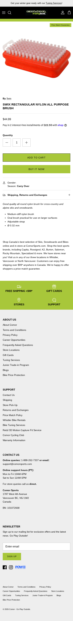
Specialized (27, 253)
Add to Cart (36, 157)
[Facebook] (5, 567)
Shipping (7, 400)
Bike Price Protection (14, 375)
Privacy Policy (10, 335)
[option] (36, 58)
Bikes (65, 242)
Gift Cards (8, 355)
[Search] (11, 12)
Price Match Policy (12, 415)
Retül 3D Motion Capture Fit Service (22, 430)
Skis (40, 242)
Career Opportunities (14, 339)
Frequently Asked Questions (18, 345)
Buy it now (36, 169)
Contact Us (9, 395)
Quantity (8, 135)
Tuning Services (54, 3)
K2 (43, 249)
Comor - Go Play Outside (19, 609)
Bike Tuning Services (14, 425)
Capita (25, 249)
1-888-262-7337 (30, 460)
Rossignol (35, 249)
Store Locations (11, 350)
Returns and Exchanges (16, 410)
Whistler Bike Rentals (14, 420)
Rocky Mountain (11, 253)
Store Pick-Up (10, 405)
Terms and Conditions (14, 330)
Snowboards (50, 242)
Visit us (12, 257)
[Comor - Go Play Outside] (36, 12)
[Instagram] (11, 567)
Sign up (12, 556)
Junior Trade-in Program (16, 365)
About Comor (10, 324)
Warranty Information (14, 440)
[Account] (62, 12)
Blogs (6, 370)
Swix (8, 98)
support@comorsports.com (17, 464)
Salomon (59, 249)
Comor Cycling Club (13, 435)
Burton (49, 249)
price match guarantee (27, 268)
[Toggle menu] (3, 12)
